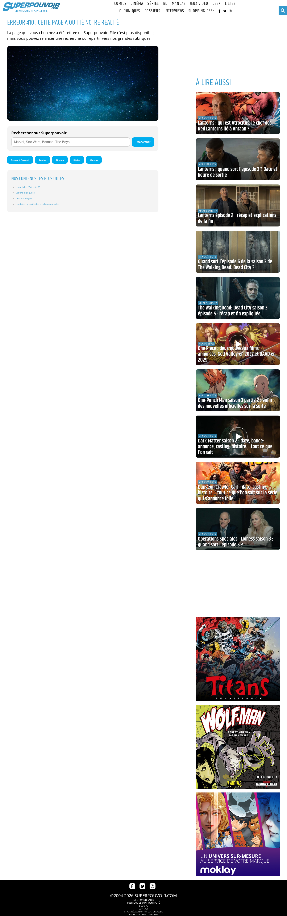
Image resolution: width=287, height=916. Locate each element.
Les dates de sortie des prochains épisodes (37, 204)
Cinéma (137, 3)
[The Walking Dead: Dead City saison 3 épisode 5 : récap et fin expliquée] (238, 298)
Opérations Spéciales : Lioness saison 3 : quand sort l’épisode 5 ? (235, 542)
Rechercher (143, 141)
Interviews (174, 11)
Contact (143, 908)
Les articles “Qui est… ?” (28, 187)
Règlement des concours (143, 914)
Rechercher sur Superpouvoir (39, 132)
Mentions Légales (143, 899)
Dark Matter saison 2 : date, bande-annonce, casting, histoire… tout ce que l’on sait (235, 447)
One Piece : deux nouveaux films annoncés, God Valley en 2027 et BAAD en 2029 (236, 354)
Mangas (179, 3)
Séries (153, 3)
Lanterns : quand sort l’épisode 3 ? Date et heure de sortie (237, 172)
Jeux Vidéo (199, 3)
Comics (120, 3)
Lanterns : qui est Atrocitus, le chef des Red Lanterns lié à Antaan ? (234, 126)
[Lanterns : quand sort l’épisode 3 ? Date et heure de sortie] (238, 159)
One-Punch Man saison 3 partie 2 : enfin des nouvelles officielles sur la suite (235, 403)
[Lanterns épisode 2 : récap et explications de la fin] (238, 205)
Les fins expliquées (25, 192)
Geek (216, 3)
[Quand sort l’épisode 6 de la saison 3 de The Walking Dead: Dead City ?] (238, 252)
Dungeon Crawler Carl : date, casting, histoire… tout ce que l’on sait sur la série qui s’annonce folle (237, 493)
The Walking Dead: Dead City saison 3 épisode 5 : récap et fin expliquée (232, 311)
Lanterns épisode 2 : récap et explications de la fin (237, 218)
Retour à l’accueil (20, 159)
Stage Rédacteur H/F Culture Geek (143, 911)
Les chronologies (24, 198)
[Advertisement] (238, 44)
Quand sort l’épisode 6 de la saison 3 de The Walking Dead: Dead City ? (235, 265)
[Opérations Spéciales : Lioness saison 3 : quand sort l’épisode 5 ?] (238, 529)
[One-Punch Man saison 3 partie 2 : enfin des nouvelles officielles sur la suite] (238, 390)
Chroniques (129, 11)
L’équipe (143, 905)
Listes (230, 3)
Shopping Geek (201, 11)
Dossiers (152, 11)
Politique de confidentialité (143, 902)
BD (165, 3)
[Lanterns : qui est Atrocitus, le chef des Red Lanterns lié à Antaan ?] (238, 113)
